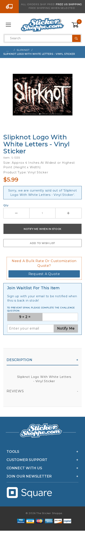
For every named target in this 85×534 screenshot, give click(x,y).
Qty (5, 205)
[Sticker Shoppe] (42, 25)
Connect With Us (24, 468)
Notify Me (65, 328)
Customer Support (27, 460)
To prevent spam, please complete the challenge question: (41, 309)
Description (19, 360)
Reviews (15, 391)
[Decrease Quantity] (16, 213)
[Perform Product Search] (76, 38)
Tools (13, 452)
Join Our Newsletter (29, 476)
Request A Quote (44, 274)
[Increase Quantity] (68, 213)
